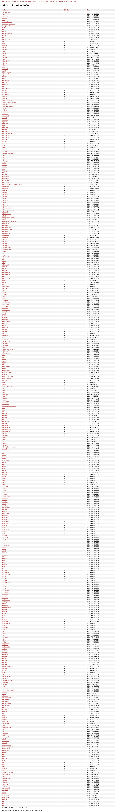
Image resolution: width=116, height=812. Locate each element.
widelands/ (5, 343)
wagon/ (4, 47)
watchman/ (5, 104)
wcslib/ (4, 163)
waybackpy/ (5, 123)
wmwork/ (4, 625)
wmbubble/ (5, 506)
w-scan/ (4, 14)
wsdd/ (3, 713)
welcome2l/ (5, 265)
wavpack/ (4, 118)
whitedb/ (4, 329)
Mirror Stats (40, 1)
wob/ (3, 631)
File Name (5, 10)
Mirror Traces (19, 1)
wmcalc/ (4, 511)
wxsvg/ (4, 792)
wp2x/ (3, 672)
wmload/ (4, 570)
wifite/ (3, 355)
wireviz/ (4, 437)
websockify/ (5, 235)
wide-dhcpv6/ (6, 341)
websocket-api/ (6, 227)
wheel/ (4, 314)
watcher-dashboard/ (8, 100)
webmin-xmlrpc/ (6, 214)
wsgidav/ (4, 719)
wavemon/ (5, 114)
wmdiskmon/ (5, 537)
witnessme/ (5, 451)
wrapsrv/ (4, 692)
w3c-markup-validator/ (8, 24)
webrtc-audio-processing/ (9, 221)
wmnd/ (4, 584)
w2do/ (3, 20)
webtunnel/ (5, 241)
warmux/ (4, 76)
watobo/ (4, 108)
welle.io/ (4, 267)
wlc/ (3, 464)
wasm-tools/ (5, 92)
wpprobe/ (4, 684)
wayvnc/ (4, 145)
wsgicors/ (4, 717)
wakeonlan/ (5, 61)
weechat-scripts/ (6, 249)
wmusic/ (4, 617)
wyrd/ (3, 801)
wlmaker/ (4, 472)
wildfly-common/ (6, 378)
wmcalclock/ (5, 513)
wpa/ (3, 674)
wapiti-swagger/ (6, 73)
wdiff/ (3, 169)
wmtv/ (3, 615)
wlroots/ (4, 482)
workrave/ (4, 664)
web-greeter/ (5, 186)
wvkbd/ (4, 766)
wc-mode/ (4, 151)
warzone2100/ (6, 80)
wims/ (3, 392)
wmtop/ (4, 613)
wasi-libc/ (4, 82)
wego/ (3, 255)
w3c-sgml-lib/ (6, 26)
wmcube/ (4, 533)
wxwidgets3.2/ (6, 796)
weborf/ (4, 216)
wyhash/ (4, 799)
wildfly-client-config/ (8, 376)
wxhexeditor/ (5, 782)
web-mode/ (5, 188)
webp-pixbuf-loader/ (8, 218)
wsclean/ (4, 711)
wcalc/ (3, 155)
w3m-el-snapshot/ (7, 33)
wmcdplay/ (5, 515)
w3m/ (3, 29)
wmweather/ (5, 621)
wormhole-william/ (7, 666)
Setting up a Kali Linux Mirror (53, 1)
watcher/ (4, 98)
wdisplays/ (5, 171)
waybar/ (4, 125)
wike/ (3, 364)
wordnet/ (4, 651)
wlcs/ (3, 468)
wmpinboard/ (5, 590)
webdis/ (4, 202)
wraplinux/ (5, 688)
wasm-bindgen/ (6, 88)
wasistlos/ (5, 84)
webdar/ (4, 198)
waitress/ (4, 57)
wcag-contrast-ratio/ (7, 153)
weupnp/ (4, 282)
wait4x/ (4, 55)
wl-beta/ (4, 458)
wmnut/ (4, 588)
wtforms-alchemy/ (7, 745)
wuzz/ (3, 760)
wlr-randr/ (4, 478)
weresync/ (5, 270)
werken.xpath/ (6, 272)
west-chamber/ (6, 278)
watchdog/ (5, 96)
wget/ (3, 296)
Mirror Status (10, 1)
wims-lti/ (4, 396)
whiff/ (3, 323)
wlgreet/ (4, 470)
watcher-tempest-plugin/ (9, 102)
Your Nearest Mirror (30, 1)
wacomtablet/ (6, 39)
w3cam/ (4, 27)
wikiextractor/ (6, 370)
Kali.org (3, 1)
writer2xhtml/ (5, 701)
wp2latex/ (4, 670)
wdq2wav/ (5, 174)
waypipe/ (4, 143)
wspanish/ (5, 733)
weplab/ (4, 268)
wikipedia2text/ (6, 372)
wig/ (3, 357)
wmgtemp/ (5, 553)
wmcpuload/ (5, 529)
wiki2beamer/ (6, 366)
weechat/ (4, 243)
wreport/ (4, 694)
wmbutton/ (5, 509)
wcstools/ (4, 165)
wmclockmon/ (6, 521)
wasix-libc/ (5, 86)
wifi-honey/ (5, 345)
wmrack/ (4, 596)
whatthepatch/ (6, 310)
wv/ (3, 762)
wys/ (3, 803)
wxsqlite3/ (5, 790)
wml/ (3, 568)
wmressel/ (5, 598)
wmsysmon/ (5, 605)
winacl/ (4, 400)
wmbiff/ (4, 504)
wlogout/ (4, 474)
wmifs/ (3, 560)
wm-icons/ (5, 486)
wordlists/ (4, 649)
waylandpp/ (5, 137)
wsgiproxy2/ (5, 721)
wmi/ (3, 557)
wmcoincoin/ (5, 523)
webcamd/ (5, 194)
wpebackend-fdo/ (7, 680)
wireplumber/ (5, 433)
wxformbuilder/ (6, 778)
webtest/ (4, 239)
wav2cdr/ (4, 110)
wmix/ (3, 566)
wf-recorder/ (5, 286)
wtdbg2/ (4, 739)
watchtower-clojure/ (7, 106)
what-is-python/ (6, 306)
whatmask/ (5, 308)
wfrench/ (4, 288)
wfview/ (4, 292)
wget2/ (4, 298)
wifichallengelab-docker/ (9, 349)
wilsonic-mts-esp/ (7, 386)
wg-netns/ (4, 294)
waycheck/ (5, 127)
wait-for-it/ (4, 53)
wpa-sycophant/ (6, 676)
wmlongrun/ (5, 572)
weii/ (3, 259)
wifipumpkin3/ (6, 353)
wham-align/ (5, 304)
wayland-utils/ (6, 135)
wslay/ (3, 731)
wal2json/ (4, 63)
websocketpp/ (6, 233)
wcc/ (3, 157)
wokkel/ (4, 639)
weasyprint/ (5, 178)
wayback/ (4, 122)
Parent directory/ (6, 12)
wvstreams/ (5, 768)
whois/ (4, 333)
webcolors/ (5, 196)
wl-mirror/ (4, 462)
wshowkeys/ (5, 723)
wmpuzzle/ (5, 594)
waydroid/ (4, 129)
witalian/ (4, 443)
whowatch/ (5, 335)
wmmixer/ (4, 578)
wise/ (3, 439)
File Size (67, 10)
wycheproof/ (5, 797)
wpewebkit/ (5, 682)
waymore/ (4, 139)
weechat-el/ (5, 245)
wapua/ (4, 75)
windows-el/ (5, 404)
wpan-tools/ (5, 678)
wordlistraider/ (6, 647)
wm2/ (3, 488)
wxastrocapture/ (6, 774)
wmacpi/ (4, 490)
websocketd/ (5, 231)
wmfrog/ (4, 547)
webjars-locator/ (6, 208)
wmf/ (3, 541)
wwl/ (3, 770)
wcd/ (3, 159)
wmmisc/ (4, 576)
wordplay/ (4, 652)
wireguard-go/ (6, 427)
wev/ (3, 284)
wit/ (3, 441)
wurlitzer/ (4, 758)
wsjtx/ (3, 725)
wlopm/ (4, 476)
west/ (3, 276)
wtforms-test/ (5, 750)
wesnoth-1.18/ (6, 274)
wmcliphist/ (5, 517)
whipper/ (4, 325)
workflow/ (4, 660)
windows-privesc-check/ (9, 406)
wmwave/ (4, 619)
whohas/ (4, 331)
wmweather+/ (6, 623)
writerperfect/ (5, 705)
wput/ (3, 686)
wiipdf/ (4, 362)
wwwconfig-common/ (8, 772)
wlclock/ (4, 466)
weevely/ (4, 251)
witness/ (4, 449)
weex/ (3, 253)
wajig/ (3, 59)
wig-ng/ (4, 359)
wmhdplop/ (5, 555)
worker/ (4, 658)
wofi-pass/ (5, 637)
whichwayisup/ (6, 321)
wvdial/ (4, 764)
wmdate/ (4, 535)
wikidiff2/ (4, 368)
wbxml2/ (4, 149)
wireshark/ (5, 435)
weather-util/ (5, 180)
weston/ (4, 280)
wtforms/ (4, 743)
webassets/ (5, 192)
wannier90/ (5, 69)
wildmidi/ (4, 380)
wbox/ (3, 147)
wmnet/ (4, 586)
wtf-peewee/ (5, 741)
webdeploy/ (5, 200)
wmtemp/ (4, 609)
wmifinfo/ (4, 558)
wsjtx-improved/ (6, 727)
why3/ (3, 337)
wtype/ (4, 756)
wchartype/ (5, 161)
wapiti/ (4, 71)
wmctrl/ (4, 531)
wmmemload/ (6, 574)
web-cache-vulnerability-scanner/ (12, 184)
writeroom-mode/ (7, 703)
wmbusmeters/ (6, 507)
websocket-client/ (7, 229)
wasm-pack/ (5, 90)
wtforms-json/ (6, 748)
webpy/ (4, 220)
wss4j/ (3, 735)
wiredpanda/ (5, 421)
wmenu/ (4, 539)
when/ (3, 316)
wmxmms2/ (5, 627)
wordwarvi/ (5, 656)
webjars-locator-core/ (8, 210)
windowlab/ (5, 402)
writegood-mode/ (7, 698)
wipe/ (3, 419)
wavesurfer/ (5, 116)
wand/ (3, 67)
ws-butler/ (4, 709)
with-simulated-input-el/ (9, 447)
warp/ (3, 78)
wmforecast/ (5, 545)
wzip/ (3, 805)
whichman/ (5, 319)
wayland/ (4, 131)
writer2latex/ (5, 699)
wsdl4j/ (4, 715)
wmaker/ (4, 494)
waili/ (3, 51)
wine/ (3, 408)
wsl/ (3, 729)
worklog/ (4, 662)
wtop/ (3, 754)
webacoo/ (4, 190)
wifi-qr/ (4, 347)
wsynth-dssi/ (5, 737)
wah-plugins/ (5, 49)
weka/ (3, 263)
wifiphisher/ (5, 351)
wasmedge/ (5, 94)
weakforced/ (5, 176)
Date (88, 10)
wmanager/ (5, 498)
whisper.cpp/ (5, 327)
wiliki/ (3, 382)
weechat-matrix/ (6, 247)
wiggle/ (4, 361)
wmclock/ (4, 519)
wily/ (3, 388)
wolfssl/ (4, 641)
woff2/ (3, 633)
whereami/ (5, 317)
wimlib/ (4, 390)
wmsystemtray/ (6, 607)
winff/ (3, 410)
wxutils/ (4, 794)
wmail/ (4, 492)
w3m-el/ (4, 31)
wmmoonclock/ (6, 582)
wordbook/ (5, 645)
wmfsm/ (4, 549)
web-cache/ (5, 182)
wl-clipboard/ (5, 461)
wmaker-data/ (6, 496)
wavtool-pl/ (5, 120)
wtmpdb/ (4, 752)
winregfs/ (4, 415)
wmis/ (3, 562)
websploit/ (5, 237)
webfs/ (4, 204)
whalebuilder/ (6, 302)
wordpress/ (5, 654)
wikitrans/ (4, 374)
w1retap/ (4, 18)
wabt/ (3, 37)
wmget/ (4, 551)
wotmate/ (4, 668)
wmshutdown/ (6, 600)
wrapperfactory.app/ (7, 690)
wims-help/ (5, 394)
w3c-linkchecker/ (7, 22)
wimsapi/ (4, 398)
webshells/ (5, 225)
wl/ (2, 457)
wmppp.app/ (5, 592)
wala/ (3, 65)
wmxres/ (4, 629)
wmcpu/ (4, 527)
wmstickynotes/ (6, 602)
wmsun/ (4, 603)
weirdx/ (4, 261)
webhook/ (4, 206)
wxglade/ (4, 780)
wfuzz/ (3, 290)
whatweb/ (4, 312)
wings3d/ (4, 413)
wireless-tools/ (6, 431)
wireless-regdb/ (6, 429)
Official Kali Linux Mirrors (70, 1)
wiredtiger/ (5, 423)
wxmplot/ (4, 786)
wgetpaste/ (5, 300)
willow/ (4, 384)
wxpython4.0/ (6, 788)
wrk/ (3, 707)
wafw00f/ (4, 45)
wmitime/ (4, 564)
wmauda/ (4, 500)
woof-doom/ (5, 643)
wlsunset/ (4, 484)
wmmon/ (4, 580)
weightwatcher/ (6, 257)
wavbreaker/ (5, 112)
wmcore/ (4, 525)
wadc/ (3, 41)
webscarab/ (5, 223)
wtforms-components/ (8, 747)
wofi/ (3, 635)
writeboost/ (5, 696)
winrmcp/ (4, 417)
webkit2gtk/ (5, 212)
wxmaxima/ (5, 784)
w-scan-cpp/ (5, 16)
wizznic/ (4, 455)
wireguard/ (5, 425)
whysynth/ (5, 339)
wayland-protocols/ (7, 133)
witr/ (3, 453)
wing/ (3, 412)
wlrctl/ (3, 480)
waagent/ (4, 35)
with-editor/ (5, 445)
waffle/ (4, 43)
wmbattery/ (5, 502)
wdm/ (3, 172)
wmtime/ (4, 611)
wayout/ (4, 141)
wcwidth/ (4, 167)
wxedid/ (4, 776)
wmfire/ (4, 543)
